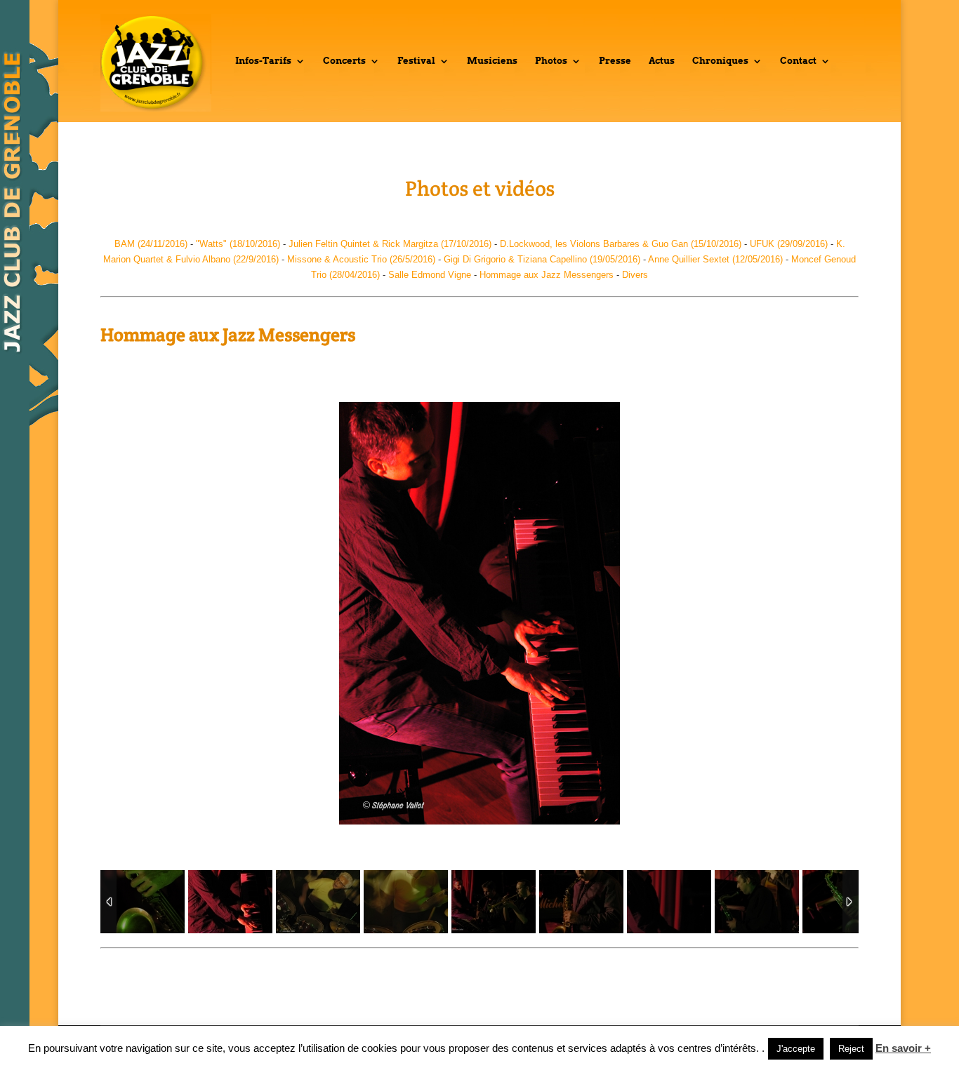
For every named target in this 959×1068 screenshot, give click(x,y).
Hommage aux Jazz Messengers (546, 274)
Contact (798, 61)
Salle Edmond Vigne (429, 274)
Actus (662, 61)
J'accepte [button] (795, 1048)
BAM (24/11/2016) (150, 244)
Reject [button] (851, 1048)
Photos (551, 61)
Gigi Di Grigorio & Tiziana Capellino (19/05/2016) (542, 259)
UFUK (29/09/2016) (789, 244)
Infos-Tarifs (263, 61)
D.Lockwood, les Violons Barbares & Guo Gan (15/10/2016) (620, 244)
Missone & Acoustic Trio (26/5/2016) (361, 259)
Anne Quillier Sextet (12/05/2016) (715, 259)
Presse (615, 61)
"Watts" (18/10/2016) (236, 244)
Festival (416, 61)
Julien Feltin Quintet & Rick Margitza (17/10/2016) (390, 244)
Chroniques (720, 61)
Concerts (344, 61)
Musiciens (492, 61)
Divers (635, 274)
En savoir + (903, 1048)
